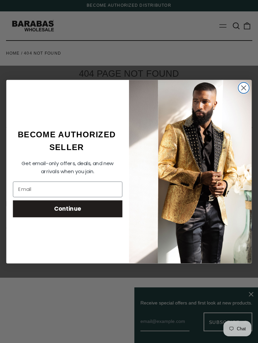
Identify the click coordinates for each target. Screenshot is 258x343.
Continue (67, 208)
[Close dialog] (243, 87)
